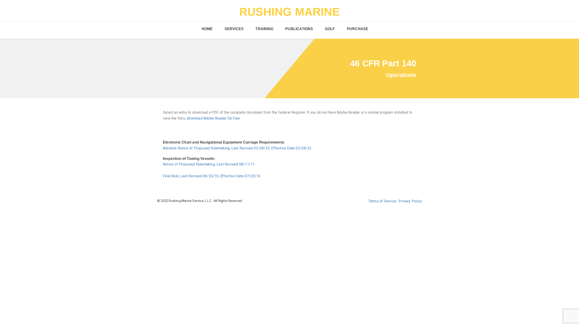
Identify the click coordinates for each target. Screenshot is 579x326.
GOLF (330, 29)
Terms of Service (382, 201)
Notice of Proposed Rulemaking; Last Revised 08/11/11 (209, 164)
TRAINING (264, 29)
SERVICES (234, 29)
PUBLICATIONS (299, 29)
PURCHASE (357, 29)
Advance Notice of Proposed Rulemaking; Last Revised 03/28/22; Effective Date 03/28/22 (237, 148)
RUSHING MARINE (289, 11)
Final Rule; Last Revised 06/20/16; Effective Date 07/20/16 (212, 176)
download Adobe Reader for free (213, 118)
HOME (207, 29)
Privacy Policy (410, 201)
